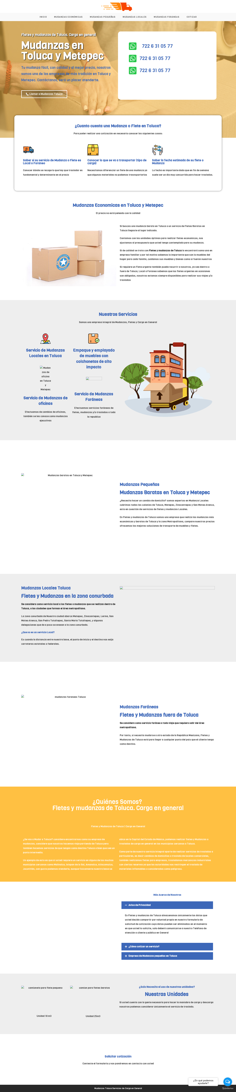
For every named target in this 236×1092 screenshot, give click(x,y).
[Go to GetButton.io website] (227, 1088)
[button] (167, 905)
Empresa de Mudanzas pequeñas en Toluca (153, 956)
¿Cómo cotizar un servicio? (144, 946)
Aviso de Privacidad (140, 905)
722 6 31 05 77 (157, 46)
